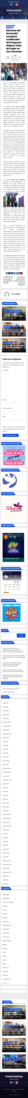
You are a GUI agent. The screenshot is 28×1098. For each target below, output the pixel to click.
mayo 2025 (5, 749)
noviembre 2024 (7, 772)
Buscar (4, 630)
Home (10, 1094)
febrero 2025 (6, 760)
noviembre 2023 (7, 818)
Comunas (8, 25)
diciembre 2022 (7, 860)
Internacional (17, 310)
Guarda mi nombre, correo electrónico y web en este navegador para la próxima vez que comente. (14, 429)
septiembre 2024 (7, 780)
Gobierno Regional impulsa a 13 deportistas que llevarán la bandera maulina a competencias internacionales (13, 650)
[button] (23, 17)
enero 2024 (6, 810)
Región (13, 25)
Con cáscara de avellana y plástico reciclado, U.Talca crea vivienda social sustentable (19, 280)
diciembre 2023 (7, 814)
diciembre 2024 (7, 768)
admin (15, 55)
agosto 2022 (6, 876)
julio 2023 (5, 833)
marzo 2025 (6, 757)
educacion (11, 341)
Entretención (6, 929)
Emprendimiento (7, 925)
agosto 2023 (6, 830)
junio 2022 (5, 883)
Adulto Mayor (6, 894)
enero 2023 (6, 856)
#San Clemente (15, 59)
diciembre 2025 (7, 722)
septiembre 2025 (7, 733)
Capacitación (6, 898)
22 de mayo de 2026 (10, 1033)
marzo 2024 (6, 803)
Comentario (6, 370)
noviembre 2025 (7, 726)
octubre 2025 (6, 730)
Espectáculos (6, 933)
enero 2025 (6, 764)
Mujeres (5, 944)
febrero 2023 (6, 853)
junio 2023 (5, 837)
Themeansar (14, 1091)
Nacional (5, 948)
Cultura (4, 910)
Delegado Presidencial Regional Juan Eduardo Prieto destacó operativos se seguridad (13, 677)
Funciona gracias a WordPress (10, 1089)
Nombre (5, 400)
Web (4, 416)
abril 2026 (5, 707)
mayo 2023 (5, 841)
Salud (4, 963)
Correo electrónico (8, 408)
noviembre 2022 (7, 864)
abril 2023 (5, 845)
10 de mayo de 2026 (10, 1049)
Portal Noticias (14, 10)
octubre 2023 (6, 822)
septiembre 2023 (7, 826)
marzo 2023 (6, 849)
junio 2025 (5, 745)
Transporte (5, 975)
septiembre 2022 (7, 872)
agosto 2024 (6, 783)
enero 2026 (6, 718)
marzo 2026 (6, 710)
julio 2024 (5, 787)
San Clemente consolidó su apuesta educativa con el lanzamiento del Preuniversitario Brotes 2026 (12, 664)
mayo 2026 (5, 703)
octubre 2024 (6, 776)
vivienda (5, 983)
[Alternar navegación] (13, 18)
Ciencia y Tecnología (8, 902)
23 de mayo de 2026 (10, 1016)
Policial (5, 952)
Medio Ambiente (7, 940)
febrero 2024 (6, 806)
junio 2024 (5, 791)
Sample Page (16, 1094)
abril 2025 (5, 753)
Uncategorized (10, 27)
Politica (5, 956)
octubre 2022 (6, 868)
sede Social (6, 967)
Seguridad (5, 971)
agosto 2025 (6, 737)
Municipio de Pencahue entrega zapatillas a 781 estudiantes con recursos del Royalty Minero (14, 657)
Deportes (11, 310)
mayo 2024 (5, 795)
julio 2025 (5, 741)
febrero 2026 (6, 714)
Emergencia (6, 921)
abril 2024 (5, 799)
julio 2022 (5, 880)
